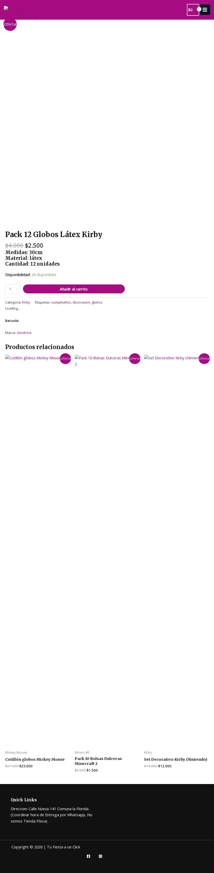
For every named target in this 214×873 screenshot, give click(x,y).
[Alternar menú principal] (205, 9)
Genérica (24, 332)
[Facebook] (88, 856)
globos (97, 302)
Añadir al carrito (74, 289)
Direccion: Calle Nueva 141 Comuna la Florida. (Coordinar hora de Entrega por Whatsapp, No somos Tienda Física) (51, 815)
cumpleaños (61, 302)
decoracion (81, 302)
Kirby (26, 302)
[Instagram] (100, 856)
